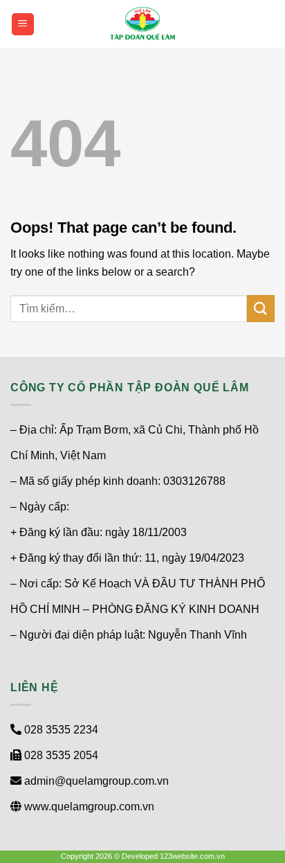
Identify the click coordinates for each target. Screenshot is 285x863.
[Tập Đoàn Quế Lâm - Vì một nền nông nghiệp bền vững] (142, 24)
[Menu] (23, 24)
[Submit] (261, 308)
